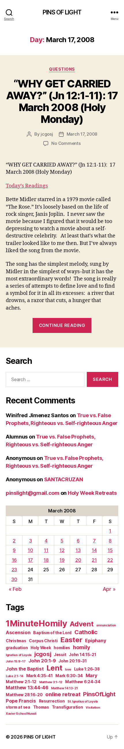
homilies (62, 647)
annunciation (106, 625)
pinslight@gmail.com (32, 493)
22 (110, 560)
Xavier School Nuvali (21, 714)
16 (14, 560)
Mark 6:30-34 (69, 675)
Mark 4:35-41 (39, 675)
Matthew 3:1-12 (50, 682)
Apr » (109, 589)
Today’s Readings (27, 186)
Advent (81, 624)
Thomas (41, 707)
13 (78, 550)
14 (94, 550)
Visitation (93, 707)
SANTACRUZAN (63, 479)
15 (110, 550)
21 (94, 560)
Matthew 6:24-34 (82, 681)
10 (30, 550)
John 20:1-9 (42, 661)
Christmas (16, 640)
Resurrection (52, 701)
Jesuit (60, 654)
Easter (71, 640)
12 (61, 550)
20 (78, 560)
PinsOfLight (99, 694)
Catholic (85, 632)
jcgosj (47, 134)
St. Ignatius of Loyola (82, 701)
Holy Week (41, 647)
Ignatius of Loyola (18, 655)
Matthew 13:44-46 (27, 687)
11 (46, 550)
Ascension (18, 632)
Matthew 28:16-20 (24, 694)
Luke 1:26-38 (87, 669)
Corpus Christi (43, 640)
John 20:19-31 (73, 661)
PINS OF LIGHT (62, 12)
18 (46, 560)
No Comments (65, 143)
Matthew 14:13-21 (64, 688)
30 (14, 579)
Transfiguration (67, 707)
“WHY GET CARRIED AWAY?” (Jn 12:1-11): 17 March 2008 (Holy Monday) (62, 101)
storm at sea (18, 707)
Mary (91, 675)
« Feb (15, 589)
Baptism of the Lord (52, 632)
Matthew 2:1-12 (21, 681)
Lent (54, 668)
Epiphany (95, 640)
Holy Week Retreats (92, 493)
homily (81, 647)
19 (61, 560)
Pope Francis (21, 701)
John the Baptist (25, 669)
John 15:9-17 (16, 661)
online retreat (62, 694)
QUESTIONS (62, 69)
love (68, 669)
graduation (17, 647)
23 (14, 569)
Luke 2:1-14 (14, 676)
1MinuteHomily (36, 623)
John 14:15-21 (82, 654)
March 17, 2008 (82, 134)
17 (30, 560)
